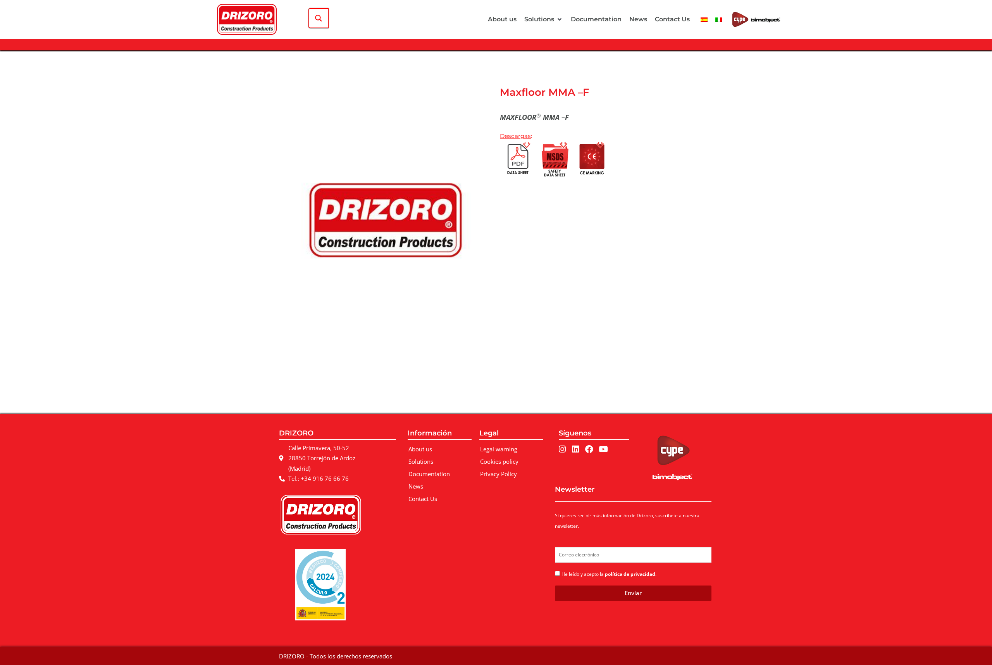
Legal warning (498, 449)
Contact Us (422, 499)
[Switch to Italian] (718, 19)
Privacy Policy (498, 474)
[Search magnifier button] (318, 18)
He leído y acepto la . (608, 574)
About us (420, 449)
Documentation (429, 474)
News (415, 486)
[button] (543, 19)
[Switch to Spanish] (704, 19)
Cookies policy (499, 461)
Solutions (420, 461)
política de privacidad (630, 574)
